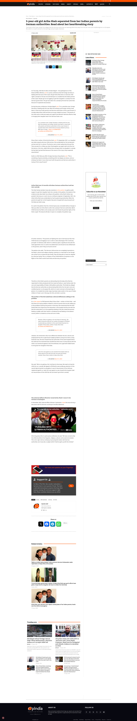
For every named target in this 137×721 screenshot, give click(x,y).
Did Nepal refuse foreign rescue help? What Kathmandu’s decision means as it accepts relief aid (39, 640)
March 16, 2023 (58, 135)
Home (27, 16)
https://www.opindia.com (46, 505)
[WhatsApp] (108, 1)
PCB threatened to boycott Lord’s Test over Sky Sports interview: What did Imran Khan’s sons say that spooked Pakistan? (72, 659)
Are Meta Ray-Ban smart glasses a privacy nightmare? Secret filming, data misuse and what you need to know (99, 136)
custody (37, 499)
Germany (50, 499)
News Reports (32, 16)
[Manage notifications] (3, 718)
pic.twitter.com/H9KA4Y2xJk (45, 326)
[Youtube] (110, 1)
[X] (107, 1)
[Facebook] (102, 1)
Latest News (90, 57)
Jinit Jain (28, 644)
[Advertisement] (53, 385)
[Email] (57, 66)
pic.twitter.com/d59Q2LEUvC (45, 131)
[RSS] (105, 1)
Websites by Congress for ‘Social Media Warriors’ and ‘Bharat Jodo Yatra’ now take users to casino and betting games (99, 144)
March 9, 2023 (58, 330)
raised (63, 402)
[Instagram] (104, 1)
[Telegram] (53, 66)
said (46, 92)
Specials (35, 18)
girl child (55, 499)
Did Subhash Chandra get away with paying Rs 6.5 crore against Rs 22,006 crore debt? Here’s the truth (43, 659)
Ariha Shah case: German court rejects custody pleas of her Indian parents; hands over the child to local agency (53, 605)
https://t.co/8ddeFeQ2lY (55, 129)
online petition (61, 190)
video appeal (37, 301)
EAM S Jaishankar (44, 499)
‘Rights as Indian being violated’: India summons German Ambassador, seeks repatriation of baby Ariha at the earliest (52, 562)
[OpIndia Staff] (36, 507)
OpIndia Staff (73, 33)
